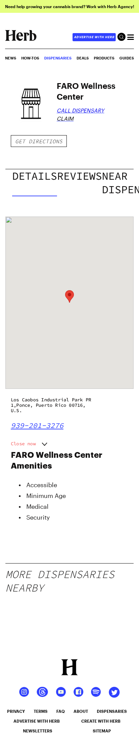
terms (41, 711)
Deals (83, 58)
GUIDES (126, 58)
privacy (16, 711)
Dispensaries (58, 58)
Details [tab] (34, 176)
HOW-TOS (30, 58)
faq (60, 711)
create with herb (100, 721)
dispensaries (112, 711)
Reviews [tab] (79, 176)
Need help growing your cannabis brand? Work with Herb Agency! (69, 6)
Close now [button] (23, 444)
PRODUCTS (104, 58)
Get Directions (38, 141)
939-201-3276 (37, 425)
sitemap (102, 730)
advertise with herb (94, 37)
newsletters (37, 730)
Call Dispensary (80, 110)
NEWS (10, 58)
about (81, 711)
